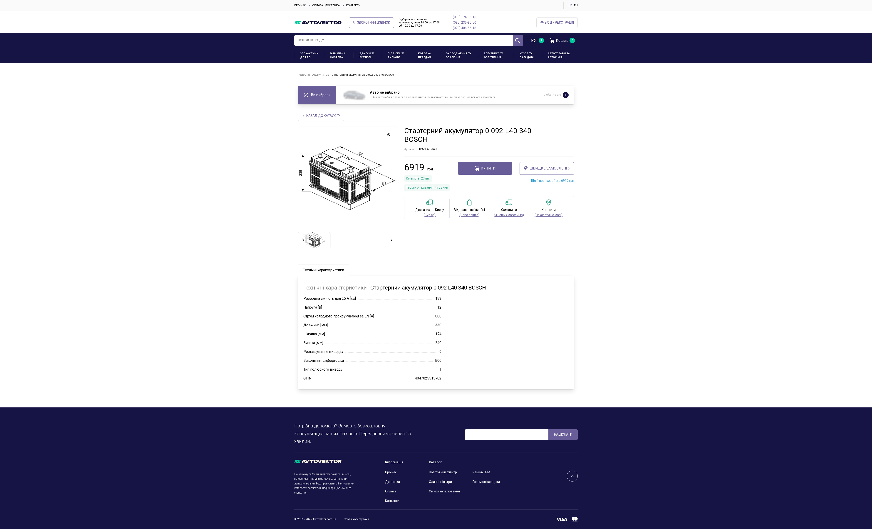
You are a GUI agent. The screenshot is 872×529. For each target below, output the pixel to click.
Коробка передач (424, 55)
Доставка (392, 482)
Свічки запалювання (444, 491)
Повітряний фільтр (443, 472)
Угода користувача (356, 519)
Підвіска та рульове (396, 55)
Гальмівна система (337, 55)
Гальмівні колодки (486, 482)
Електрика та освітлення (493, 55)
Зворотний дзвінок (373, 22)
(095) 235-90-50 (464, 22)
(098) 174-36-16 (464, 17)
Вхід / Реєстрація (559, 22)
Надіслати (563, 434)
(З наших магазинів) (509, 215)
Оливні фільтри (440, 482)
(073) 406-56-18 (464, 28)
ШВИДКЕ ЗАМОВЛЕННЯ (550, 168)
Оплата (390, 491)
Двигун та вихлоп (367, 55)
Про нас (300, 5)
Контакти (353, 5)
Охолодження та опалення (458, 55)
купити (488, 168)
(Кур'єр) (430, 215)
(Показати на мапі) (548, 215)
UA (570, 5)
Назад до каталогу (323, 115)
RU (576, 5)
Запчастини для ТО (309, 55)
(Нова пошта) (469, 215)
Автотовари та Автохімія (559, 55)
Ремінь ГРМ (481, 472)
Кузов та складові (527, 55)
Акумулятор (320, 74)
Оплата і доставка (326, 5)
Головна (304, 74)
